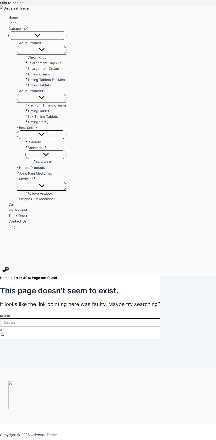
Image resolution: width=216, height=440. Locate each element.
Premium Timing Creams (46, 105)
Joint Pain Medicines (35, 173)
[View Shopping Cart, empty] (4, 271)
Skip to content (12, 3)
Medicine (26, 179)
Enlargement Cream (43, 68)
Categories (17, 28)
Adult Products (31, 91)
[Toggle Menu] (37, 35)
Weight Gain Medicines (37, 199)
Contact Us (17, 221)
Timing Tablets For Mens (46, 80)
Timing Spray (38, 122)
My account (17, 210)
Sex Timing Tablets (42, 116)
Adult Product (30, 43)
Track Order (17, 215)
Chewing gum (38, 57)
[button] (27, 28)
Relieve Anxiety (39, 193)
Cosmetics (35, 148)
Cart (12, 204)
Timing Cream (38, 74)
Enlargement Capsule (44, 63)
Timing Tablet (38, 111)
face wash (44, 162)
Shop (12, 23)
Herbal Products (32, 167)
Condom (34, 142)
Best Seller (27, 128)
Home (13, 17)
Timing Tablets (39, 85)
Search (5, 315)
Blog (12, 227)
